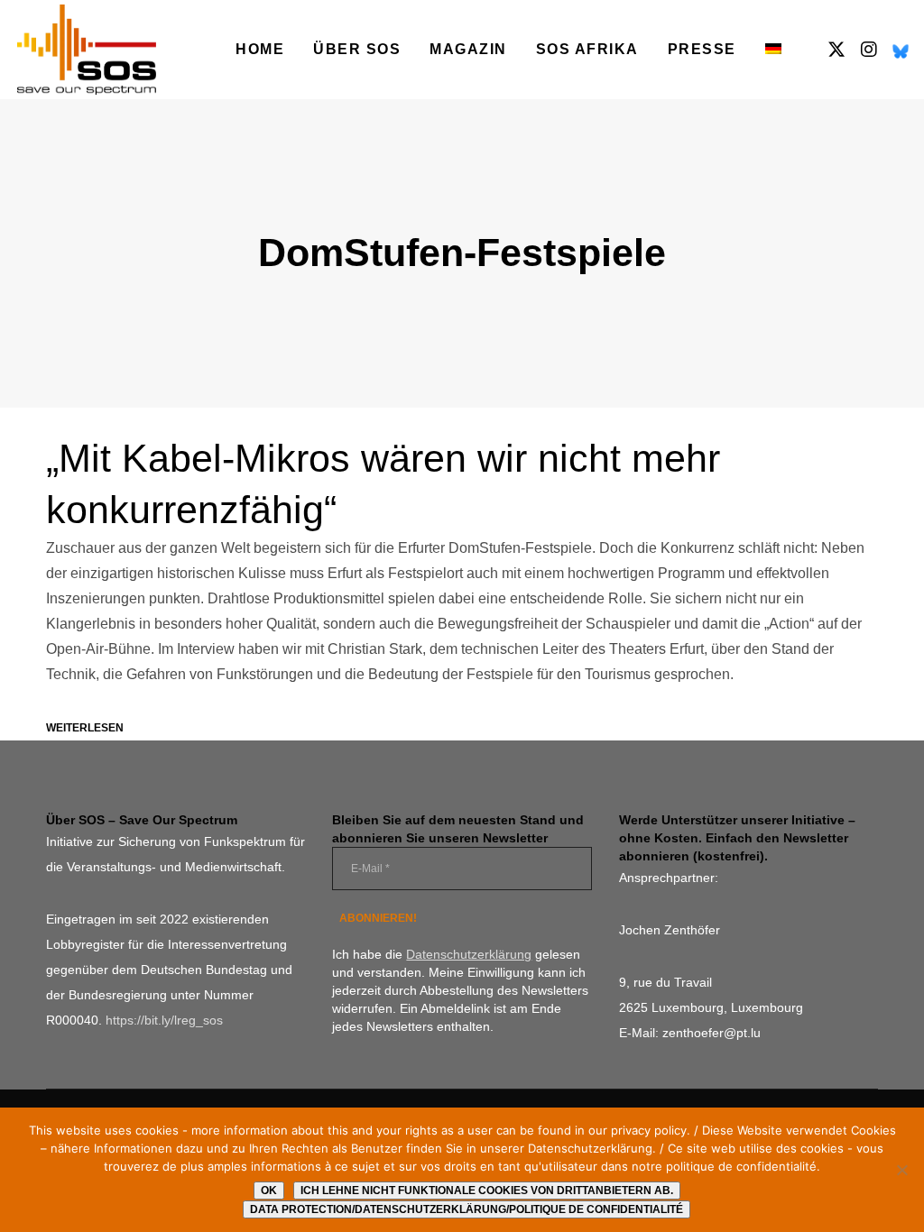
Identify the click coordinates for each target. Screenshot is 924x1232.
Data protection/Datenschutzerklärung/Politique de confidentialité (466, 1209)
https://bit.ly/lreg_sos (164, 1020)
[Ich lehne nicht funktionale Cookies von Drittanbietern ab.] (901, 1170)
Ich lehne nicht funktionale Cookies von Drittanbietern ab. (486, 1190)
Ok (269, 1190)
